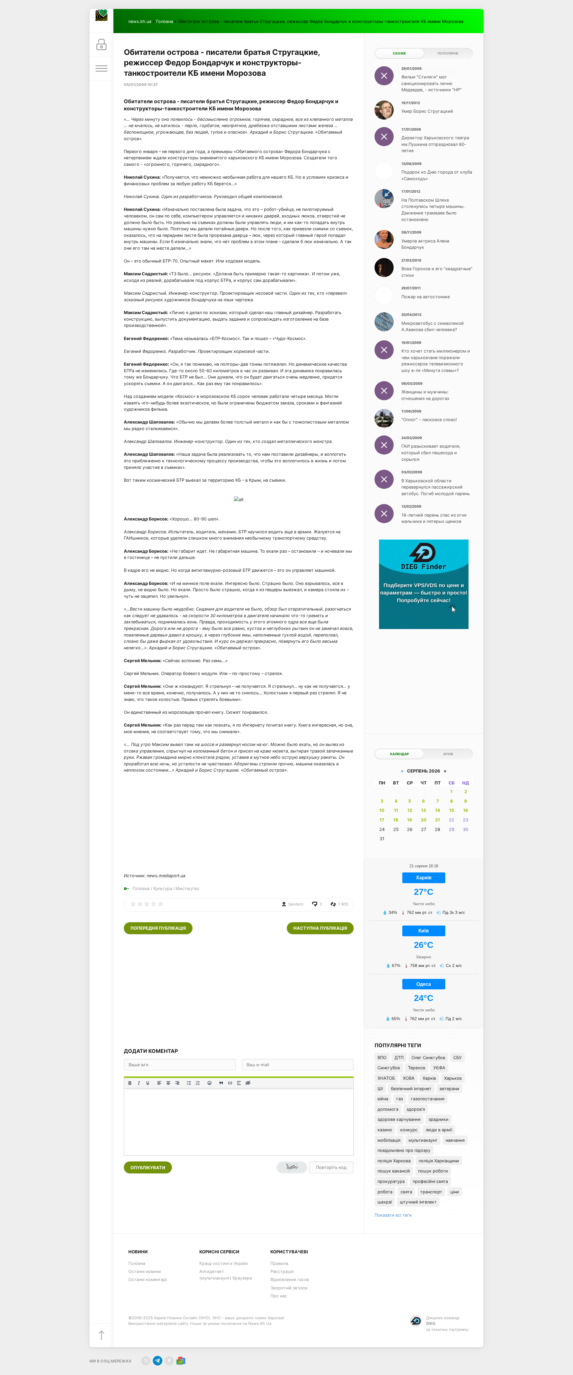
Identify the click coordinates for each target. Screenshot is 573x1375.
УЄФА (439, 1067)
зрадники (439, 1119)
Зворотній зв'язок (289, 1287)
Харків (429, 1078)
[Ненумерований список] (188, 1083)
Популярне (448, 53)
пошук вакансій (394, 1170)
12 (409, 810)
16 (465, 810)
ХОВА (409, 1078)
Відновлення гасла (289, 1279)
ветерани (449, 1088)
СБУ (457, 1057)
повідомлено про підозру (404, 1150)
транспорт (431, 1191)
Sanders (296, 904)
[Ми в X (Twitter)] (145, 1360)
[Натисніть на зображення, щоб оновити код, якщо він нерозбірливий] (291, 1167)
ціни (454, 1191)
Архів (448, 754)
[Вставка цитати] (221, 1083)
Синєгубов (389, 1067)
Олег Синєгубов (428, 1057)
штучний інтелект (418, 1201)
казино (385, 1129)
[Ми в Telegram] (157, 1360)
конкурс (409, 1129)
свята (406, 1191)
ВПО (382, 1057)
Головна (164, 21)
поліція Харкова (394, 1160)
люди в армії (439, 1129)
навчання (455, 1140)
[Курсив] (138, 1083)
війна (383, 1098)
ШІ (380, 1088)
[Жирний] (129, 1083)
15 (451, 810)
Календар (399, 754)
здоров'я (415, 1109)
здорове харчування (399, 1119)
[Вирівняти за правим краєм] (177, 1083)
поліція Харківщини (439, 1160)
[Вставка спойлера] (239, 1083)
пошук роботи (433, 1170)
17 (382, 819)
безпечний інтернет (411, 1088)
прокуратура (391, 1181)
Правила (279, 1263)
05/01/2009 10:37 (141, 84)
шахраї (385, 1201)
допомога (388, 1109)
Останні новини (144, 1271)
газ (399, 1098)
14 (437, 810)
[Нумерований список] (197, 1083)
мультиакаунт (423, 1140)
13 (423, 810)
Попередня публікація (158, 928)
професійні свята (430, 1181)
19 (409, 819)
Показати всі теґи (393, 1215)
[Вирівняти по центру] (168, 1083)
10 (381, 810)
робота (385, 1191)
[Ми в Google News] (180, 1360)
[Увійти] (101, 45)
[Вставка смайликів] (209, 1083)
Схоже (399, 53)
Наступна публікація (320, 928)
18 (395, 819)
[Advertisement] (239, 991)
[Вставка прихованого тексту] (248, 1083)
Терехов (416, 1067)
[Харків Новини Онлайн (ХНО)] (101, 21)
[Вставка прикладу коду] (230, 1083)
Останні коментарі (147, 1279)
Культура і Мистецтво (176, 888)
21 (437, 819)
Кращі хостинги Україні (223, 1263)
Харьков (453, 1078)
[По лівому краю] (159, 1083)
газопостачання (427, 1098)
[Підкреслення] (147, 1083)
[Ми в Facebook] (169, 1360)
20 (423, 819)
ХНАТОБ (386, 1078)
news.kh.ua (139, 21)
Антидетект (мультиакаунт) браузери (225, 1274)
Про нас (278, 1295)
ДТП (399, 1057)
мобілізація (389, 1140)
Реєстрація (282, 1271)
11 (396, 810)
